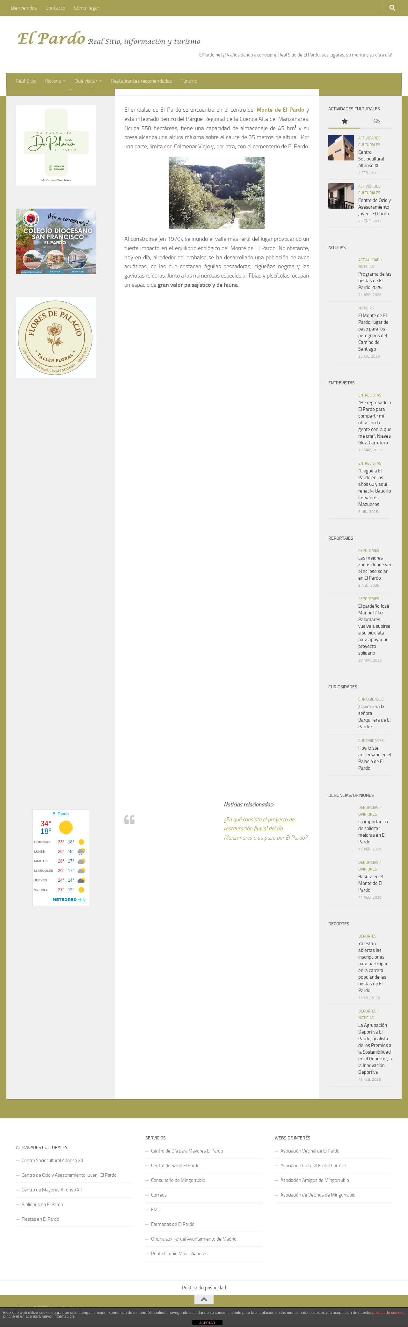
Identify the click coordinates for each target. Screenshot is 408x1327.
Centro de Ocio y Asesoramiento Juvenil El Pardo (374, 207)
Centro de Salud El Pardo (175, 1165)
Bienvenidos (24, 8)
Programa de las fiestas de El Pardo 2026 (374, 280)
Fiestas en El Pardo (40, 1219)
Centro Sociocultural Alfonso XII (371, 158)
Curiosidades (371, 699)
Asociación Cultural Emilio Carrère (313, 1165)
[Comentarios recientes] (376, 122)
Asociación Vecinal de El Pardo (309, 1151)
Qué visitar (86, 81)
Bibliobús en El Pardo (42, 1204)
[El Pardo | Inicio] (109, 38)
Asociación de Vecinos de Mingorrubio (317, 1195)
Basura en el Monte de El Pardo (370, 883)
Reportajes (368, 550)
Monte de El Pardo (280, 109)
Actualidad (369, 260)
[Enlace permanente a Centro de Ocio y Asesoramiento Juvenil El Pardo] (341, 196)
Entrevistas (369, 395)
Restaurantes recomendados (141, 81)
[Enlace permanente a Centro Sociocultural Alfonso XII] (341, 147)
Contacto (55, 8)
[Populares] (344, 122)
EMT (155, 1209)
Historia (53, 81)
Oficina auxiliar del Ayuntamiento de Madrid (194, 1239)
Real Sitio (26, 81)
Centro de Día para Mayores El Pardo (187, 1151)
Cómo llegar (86, 8)
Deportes (367, 936)
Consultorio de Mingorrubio (178, 1180)
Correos (159, 1195)
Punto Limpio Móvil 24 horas (179, 1254)
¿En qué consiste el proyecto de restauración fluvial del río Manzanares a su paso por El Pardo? (265, 828)
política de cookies (388, 1312)
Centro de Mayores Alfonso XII (52, 1190)
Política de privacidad (204, 1288)
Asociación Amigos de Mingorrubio (314, 1180)
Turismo (189, 81)
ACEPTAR (207, 1323)
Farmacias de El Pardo (172, 1224)
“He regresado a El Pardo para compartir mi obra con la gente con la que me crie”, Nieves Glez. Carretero (374, 423)
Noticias (366, 266)
